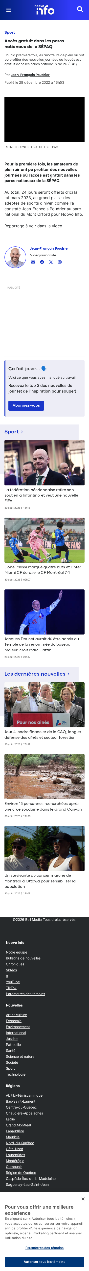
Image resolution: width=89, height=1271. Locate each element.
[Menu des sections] (9, 10)
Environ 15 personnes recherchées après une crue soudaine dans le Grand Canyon (43, 806)
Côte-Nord (14, 1149)
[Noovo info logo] (44, 10)
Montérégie (15, 1161)
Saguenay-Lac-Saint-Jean (27, 1184)
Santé (10, 1050)
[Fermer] (83, 1198)
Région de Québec (21, 1172)
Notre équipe (16, 952)
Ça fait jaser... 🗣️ (27, 369)
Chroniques (15, 964)
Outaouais (14, 1167)
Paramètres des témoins (25, 994)
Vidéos (11, 970)
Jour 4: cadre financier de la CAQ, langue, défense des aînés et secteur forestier (43, 734)
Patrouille (13, 1044)
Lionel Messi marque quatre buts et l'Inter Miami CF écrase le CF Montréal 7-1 (42, 570)
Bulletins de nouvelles (23, 958)
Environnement (18, 1027)
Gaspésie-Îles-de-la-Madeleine (31, 1178)
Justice (12, 1038)
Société (12, 1062)
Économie (14, 1021)
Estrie (10, 1119)
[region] (44, 1231)
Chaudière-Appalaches (24, 1113)
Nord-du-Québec (20, 1143)
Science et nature (20, 1056)
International (16, 1033)
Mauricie (13, 1137)
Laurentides (15, 1155)
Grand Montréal (18, 1125)
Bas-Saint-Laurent (20, 1101)
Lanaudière (15, 1131)
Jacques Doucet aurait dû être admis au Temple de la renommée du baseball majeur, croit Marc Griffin (41, 644)
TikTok (11, 988)
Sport (9, 32)
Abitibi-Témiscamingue (24, 1095)
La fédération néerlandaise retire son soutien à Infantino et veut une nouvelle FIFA (41, 495)
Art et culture (16, 1015)
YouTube (13, 982)
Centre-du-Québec (21, 1107)
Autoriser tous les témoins (44, 1262)
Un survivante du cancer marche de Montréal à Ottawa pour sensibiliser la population (40, 881)
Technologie (15, 1074)
